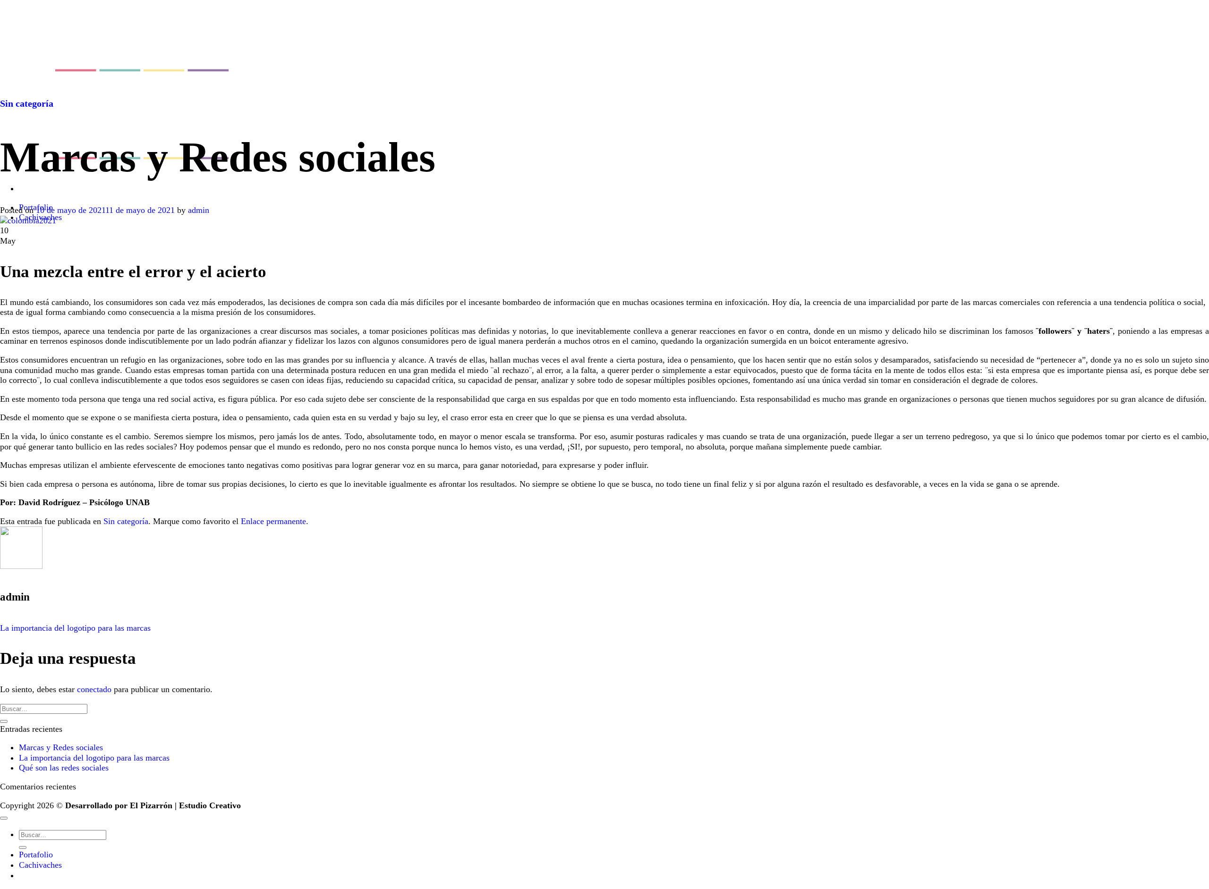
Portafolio (36, 854)
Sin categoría (26, 103)
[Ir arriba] (4, 818)
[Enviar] (4, 721)
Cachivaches (40, 865)
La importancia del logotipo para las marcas (75, 628)
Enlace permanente (273, 521)
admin (198, 210)
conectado (94, 689)
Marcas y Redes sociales (61, 747)
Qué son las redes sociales (64, 767)
